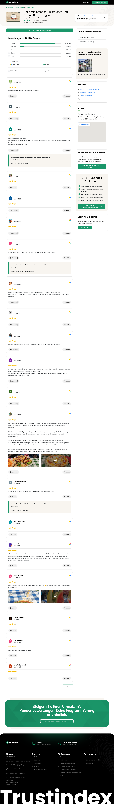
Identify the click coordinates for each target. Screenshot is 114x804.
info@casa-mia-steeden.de (89, 89)
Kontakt (36, 766)
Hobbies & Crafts (19, 7)
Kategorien (86, 2)
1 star (12, 56)
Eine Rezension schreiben (41, 30)
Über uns (37, 760)
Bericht (67, 96)
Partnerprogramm (40, 769)
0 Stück (47, 64)
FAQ (61, 776)
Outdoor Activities (29, 7)
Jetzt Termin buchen (69, 744)
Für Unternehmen (100, 2)
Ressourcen (38, 763)
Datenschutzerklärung (67, 766)
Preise (36, 757)
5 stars (13, 43)
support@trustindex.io (44, 744)
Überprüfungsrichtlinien (68, 769)
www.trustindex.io (12, 782)
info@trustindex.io (12, 784)
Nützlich (13, 96)
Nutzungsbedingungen (67, 763)
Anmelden (84, 227)
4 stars (13, 47)
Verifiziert (15, 71)
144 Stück (16, 64)
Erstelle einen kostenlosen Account (90, 166)
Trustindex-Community (17, 773)
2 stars (13, 53)
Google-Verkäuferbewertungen (70, 773)
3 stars (13, 50)
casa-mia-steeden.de (87, 92)
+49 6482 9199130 (86, 95)
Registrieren (64, 760)
